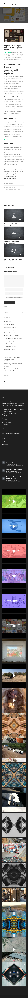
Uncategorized (7, 343)
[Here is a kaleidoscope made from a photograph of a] (14, 725)
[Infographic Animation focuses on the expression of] (14, 526)
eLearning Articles (8, 330)
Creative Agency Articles (9, 327)
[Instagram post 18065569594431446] (14, 576)
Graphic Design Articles (15, 189)
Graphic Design (5, 444)
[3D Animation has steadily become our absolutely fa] (14, 501)
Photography (4, 436)
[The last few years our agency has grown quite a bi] (14, 626)
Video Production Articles (9, 346)
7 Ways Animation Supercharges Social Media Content (14, 470)
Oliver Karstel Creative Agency (11, 13)
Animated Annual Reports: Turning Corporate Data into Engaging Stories (13, 369)
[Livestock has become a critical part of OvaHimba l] (14, 676)
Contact (3, 447)
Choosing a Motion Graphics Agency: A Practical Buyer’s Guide (12, 358)
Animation (4, 441)
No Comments (8, 191)
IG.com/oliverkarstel (9, 180)
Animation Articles (8, 324)
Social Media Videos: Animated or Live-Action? (15, 461)
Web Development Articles (9, 349)
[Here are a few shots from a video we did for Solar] (14, 750)
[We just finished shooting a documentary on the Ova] (14, 700)
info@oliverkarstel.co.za (10, 176)
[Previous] (7, 199)
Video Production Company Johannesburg (11, 433)
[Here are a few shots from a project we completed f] (14, 800)
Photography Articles (8, 341)
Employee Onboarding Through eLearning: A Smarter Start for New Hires (13, 364)
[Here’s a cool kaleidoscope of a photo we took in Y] (14, 825)
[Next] (20, 199)
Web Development (6, 438)
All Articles (20, 13)
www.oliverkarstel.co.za (10, 178)
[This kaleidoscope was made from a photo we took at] (14, 924)
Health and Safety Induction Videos (11, 335)
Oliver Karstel (12, 187)
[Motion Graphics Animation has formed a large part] (14, 551)
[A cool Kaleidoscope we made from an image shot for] (14, 974)
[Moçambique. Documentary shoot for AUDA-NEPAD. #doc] (14, 651)
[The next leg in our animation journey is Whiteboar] (14, 601)
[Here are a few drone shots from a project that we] (14, 850)
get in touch (14, 164)
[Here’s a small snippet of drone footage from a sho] (14, 949)
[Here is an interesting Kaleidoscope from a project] (14, 875)
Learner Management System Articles (12, 338)
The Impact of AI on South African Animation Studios (15, 477)
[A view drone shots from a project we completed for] (14, 900)
